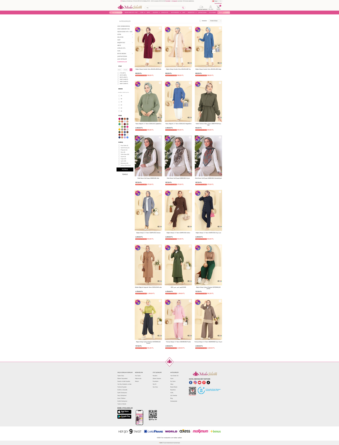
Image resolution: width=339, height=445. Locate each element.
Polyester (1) (124, 150)
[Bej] (127, 121)
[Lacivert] (119, 137)
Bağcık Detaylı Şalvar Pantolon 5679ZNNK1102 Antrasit (148, 342)
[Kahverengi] (127, 132)
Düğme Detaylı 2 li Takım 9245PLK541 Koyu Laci (208, 232)
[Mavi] (127, 137)
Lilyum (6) (123, 156)
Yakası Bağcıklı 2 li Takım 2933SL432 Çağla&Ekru (148, 123)
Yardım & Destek (121, 404)
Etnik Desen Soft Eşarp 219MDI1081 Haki (148, 178)
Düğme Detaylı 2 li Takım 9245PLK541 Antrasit (148, 232)
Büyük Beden (173, 387)
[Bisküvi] (122, 124)
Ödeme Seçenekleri (122, 378)
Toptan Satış (120, 375)
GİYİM (141, 12)
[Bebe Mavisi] (125, 121)
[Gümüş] (127, 129)
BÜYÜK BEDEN (175, 12)
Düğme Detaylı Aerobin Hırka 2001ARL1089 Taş (178, 69)
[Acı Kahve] (122, 119)
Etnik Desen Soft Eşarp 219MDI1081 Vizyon (178, 178)
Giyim (171, 378)
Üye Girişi (155, 387)
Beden (120, 89)
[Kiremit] (119, 135)
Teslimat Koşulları (122, 387)
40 (121, 102)
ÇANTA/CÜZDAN (202, 12)
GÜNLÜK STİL (164, 12)
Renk (120, 115)
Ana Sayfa (137, 375)
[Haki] (119, 132)
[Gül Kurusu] (125, 129)
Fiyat (120, 66)
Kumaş (120, 142)
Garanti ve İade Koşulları (123, 381)
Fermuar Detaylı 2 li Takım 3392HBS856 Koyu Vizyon (208, 341)
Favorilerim (155, 381)
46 (121, 111)
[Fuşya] (127, 127)
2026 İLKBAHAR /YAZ (123, 29)
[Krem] (127, 135)
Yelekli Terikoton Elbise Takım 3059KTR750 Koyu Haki (208, 124)
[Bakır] (122, 121)
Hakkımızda (138, 378)
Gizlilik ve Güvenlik (122, 389)
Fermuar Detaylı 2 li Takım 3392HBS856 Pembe (178, 341)
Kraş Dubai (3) (124, 145)
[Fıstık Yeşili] (122, 127)
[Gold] (119, 129)
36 (121, 95)
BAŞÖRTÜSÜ (191, 12)
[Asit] (119, 121)
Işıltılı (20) (123, 161)
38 (121, 98)
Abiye (171, 384)
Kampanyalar (173, 401)
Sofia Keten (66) (125, 154)
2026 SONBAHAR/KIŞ (123, 26)
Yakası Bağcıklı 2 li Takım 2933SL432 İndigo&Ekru (178, 123)
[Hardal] (122, 132)
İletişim (137, 381)
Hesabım (155, 375)
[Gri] (122, 129)
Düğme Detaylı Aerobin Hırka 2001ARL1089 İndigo (208, 69)
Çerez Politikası (121, 398)
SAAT (183, 12)
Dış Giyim (173, 381)
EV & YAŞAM (212, 12)
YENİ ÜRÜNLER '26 (117, 12)
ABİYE (148, 12)
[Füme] (125, 127)
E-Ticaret (164, 442)
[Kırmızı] (122, 135)
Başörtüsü (173, 389)
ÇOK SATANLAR (122, 59)
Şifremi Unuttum (157, 378)
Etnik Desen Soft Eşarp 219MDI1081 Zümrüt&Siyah (208, 178)
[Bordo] (125, 124)
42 (121, 105)
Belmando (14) (124, 163)
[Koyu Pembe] (119, 119)
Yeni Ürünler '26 (174, 375)
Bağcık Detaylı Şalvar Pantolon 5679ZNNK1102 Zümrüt (208, 288)
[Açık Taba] (125, 119)
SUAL (119, 51)
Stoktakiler (204, 20)
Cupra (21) (123, 158)
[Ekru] (119, 127)
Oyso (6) (123, 152)
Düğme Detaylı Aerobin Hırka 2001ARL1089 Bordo (148, 69)
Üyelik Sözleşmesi (122, 392)
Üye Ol (154, 384)
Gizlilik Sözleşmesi (122, 401)
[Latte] (122, 137)
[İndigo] (125, 132)
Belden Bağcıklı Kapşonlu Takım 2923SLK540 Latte (148, 287)
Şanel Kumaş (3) (125, 147)
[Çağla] (127, 124)
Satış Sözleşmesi (122, 395)
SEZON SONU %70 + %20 (131, 12)
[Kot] (125, 135)
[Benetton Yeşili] (119, 124)
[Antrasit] (127, 119)
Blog (171, 398)
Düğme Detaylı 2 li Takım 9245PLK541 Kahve (178, 232)
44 (121, 108)
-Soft (160, 442)
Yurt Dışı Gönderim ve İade (124, 384)
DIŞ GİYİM (155, 12)
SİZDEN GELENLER (224, 12)
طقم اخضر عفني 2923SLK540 (178, 287)
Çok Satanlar (173, 395)
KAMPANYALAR (122, 61)
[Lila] (125, 137)
